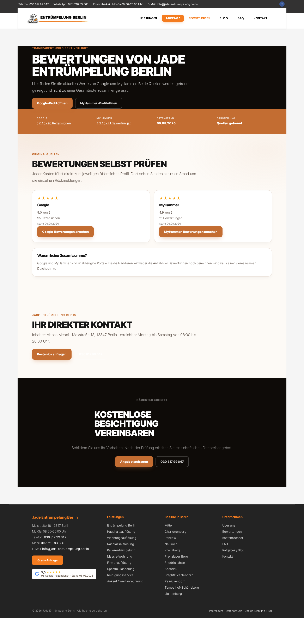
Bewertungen (232, 532)
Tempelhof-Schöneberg (182, 587)
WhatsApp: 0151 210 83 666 (71, 4)
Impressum (216, 610)
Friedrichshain (175, 563)
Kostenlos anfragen (52, 354)
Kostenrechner (232, 538)
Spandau (171, 569)
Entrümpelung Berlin (58, 315)
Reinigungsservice (120, 575)
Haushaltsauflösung (121, 532)
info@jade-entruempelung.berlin (177, 4)
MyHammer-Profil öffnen (98, 103)
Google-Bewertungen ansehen (65, 232)
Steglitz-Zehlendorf (179, 575)
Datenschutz (234, 610)
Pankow (170, 538)
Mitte (168, 525)
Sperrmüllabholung (120, 569)
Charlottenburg (175, 532)
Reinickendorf (175, 581)
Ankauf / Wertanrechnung (125, 581)
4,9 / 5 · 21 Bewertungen (114, 123)
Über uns (228, 525)
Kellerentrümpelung (121, 550)
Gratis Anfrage (47, 560)
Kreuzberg (172, 550)
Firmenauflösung (119, 563)
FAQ (225, 544)
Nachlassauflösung (120, 544)
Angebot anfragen (134, 462)
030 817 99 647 (39, 4)
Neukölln (171, 544)
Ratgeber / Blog (233, 550)
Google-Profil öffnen (52, 103)
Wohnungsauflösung (121, 538)
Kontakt (227, 556)
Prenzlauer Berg (176, 556)
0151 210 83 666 (52, 543)
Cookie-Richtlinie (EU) (258, 610)
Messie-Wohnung (119, 556)
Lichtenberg (173, 594)
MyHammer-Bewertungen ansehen (191, 232)
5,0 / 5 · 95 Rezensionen (54, 123)
